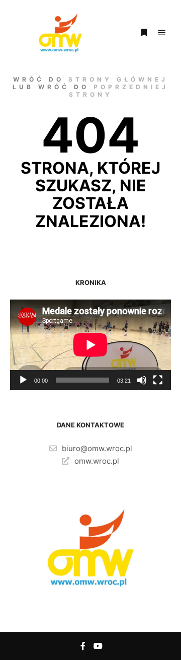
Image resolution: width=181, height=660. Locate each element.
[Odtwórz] (23, 380)
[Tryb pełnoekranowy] (158, 380)
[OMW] (60, 32)
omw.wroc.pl (96, 461)
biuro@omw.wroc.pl (97, 448)
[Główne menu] (162, 32)
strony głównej (118, 79)
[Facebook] (82, 645)
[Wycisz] (142, 380)
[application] (90, 345)
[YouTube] (98, 645)
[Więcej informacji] (144, 32)
